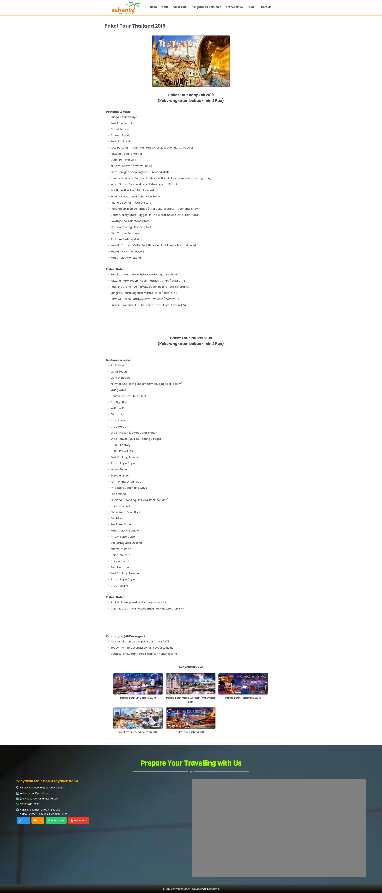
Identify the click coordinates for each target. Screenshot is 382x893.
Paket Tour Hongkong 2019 (243, 698)
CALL (24, 820)
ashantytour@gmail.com (34, 793)
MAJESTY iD (214, 889)
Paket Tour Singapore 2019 (138, 698)
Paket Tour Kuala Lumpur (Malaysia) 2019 (190, 700)
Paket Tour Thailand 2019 (134, 26)
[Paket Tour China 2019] (190, 718)
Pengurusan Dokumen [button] (206, 7)
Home (153, 7)
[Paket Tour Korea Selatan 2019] (138, 718)
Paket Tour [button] (179, 7)
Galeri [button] (252, 7)
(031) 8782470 (28, 798)
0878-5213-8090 (48, 798)
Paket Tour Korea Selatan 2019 (138, 732)
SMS (39, 820)
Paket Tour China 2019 (190, 732)
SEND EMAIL (80, 820)
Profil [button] (164, 7)
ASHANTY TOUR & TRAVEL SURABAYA (185, 889)
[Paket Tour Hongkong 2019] (243, 684)
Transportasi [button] (235, 7)
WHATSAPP (57, 820)
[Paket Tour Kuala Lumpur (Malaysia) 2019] (190, 684)
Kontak (266, 7)
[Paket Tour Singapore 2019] (138, 684)
